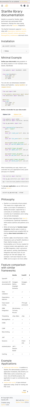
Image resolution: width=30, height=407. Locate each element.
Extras (7, 51)
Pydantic (15, 25)
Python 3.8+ (7, 114)
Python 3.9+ (18, 114)
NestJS (25, 218)
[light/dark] (24, 5)
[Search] (21, 6)
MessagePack (5, 35)
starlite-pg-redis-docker (11, 367)
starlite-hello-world (9, 382)
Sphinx (3, 404)
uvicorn (8, 188)
